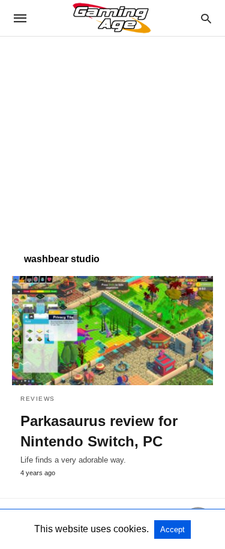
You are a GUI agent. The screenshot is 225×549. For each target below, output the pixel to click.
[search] (206, 18)
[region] (112, 139)
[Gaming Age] (111, 18)
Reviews (37, 398)
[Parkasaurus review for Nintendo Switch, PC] (112, 330)
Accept (172, 529)
